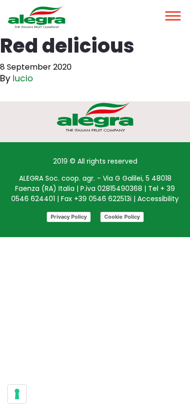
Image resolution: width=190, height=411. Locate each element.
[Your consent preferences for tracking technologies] (17, 394)
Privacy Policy (69, 216)
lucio (23, 78)
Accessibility (158, 199)
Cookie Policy (122, 216)
